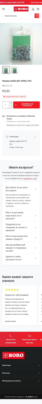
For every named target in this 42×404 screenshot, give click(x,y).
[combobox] (21, 15)
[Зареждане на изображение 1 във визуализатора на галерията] (6, 70)
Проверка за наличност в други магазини (23, 125)
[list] (21, 306)
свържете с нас (30, 178)
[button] (3, 9)
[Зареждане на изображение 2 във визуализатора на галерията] (15, 70)
